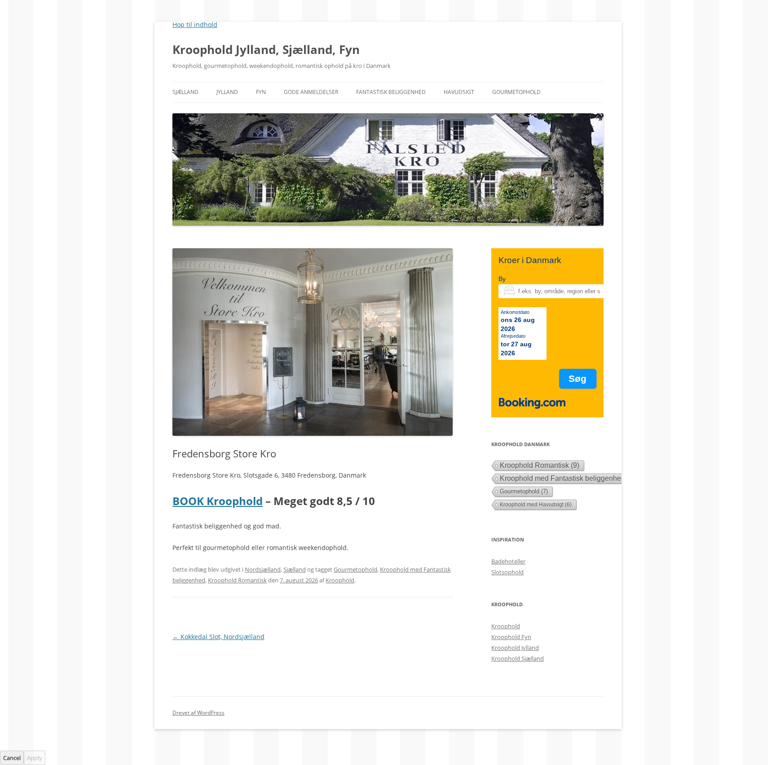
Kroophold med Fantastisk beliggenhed (567, 478)
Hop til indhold (194, 24)
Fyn (261, 92)
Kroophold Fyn (511, 637)
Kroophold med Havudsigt (536, 504)
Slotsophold (507, 572)
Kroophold (340, 580)
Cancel (12, 758)
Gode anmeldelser (311, 92)
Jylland (227, 92)
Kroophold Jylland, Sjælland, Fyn (266, 49)
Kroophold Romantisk (237, 580)
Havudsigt (459, 92)
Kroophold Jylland (515, 648)
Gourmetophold (516, 92)
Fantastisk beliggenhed (391, 92)
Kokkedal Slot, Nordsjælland (218, 636)
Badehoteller (508, 561)
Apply (34, 758)
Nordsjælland (263, 569)
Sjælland (185, 92)
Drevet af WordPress (198, 712)
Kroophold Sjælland (517, 658)
